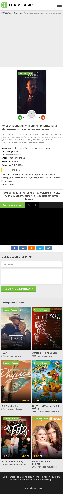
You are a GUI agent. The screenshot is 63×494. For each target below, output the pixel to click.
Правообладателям (32, 488)
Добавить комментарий (18, 288)
